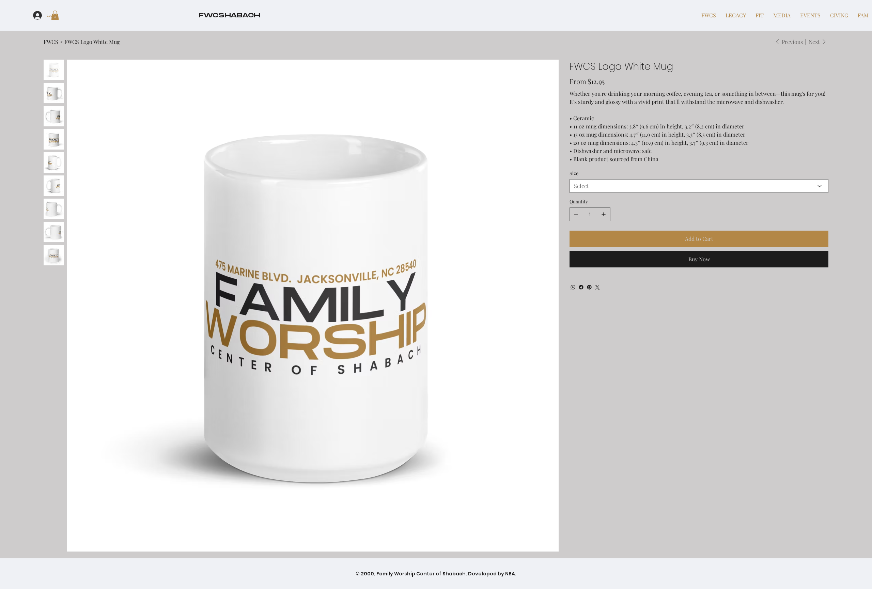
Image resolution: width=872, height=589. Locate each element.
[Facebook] (581, 287)
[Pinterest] (589, 287)
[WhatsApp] (573, 287)
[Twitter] (597, 287)
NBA (510, 573)
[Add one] (603, 214)
